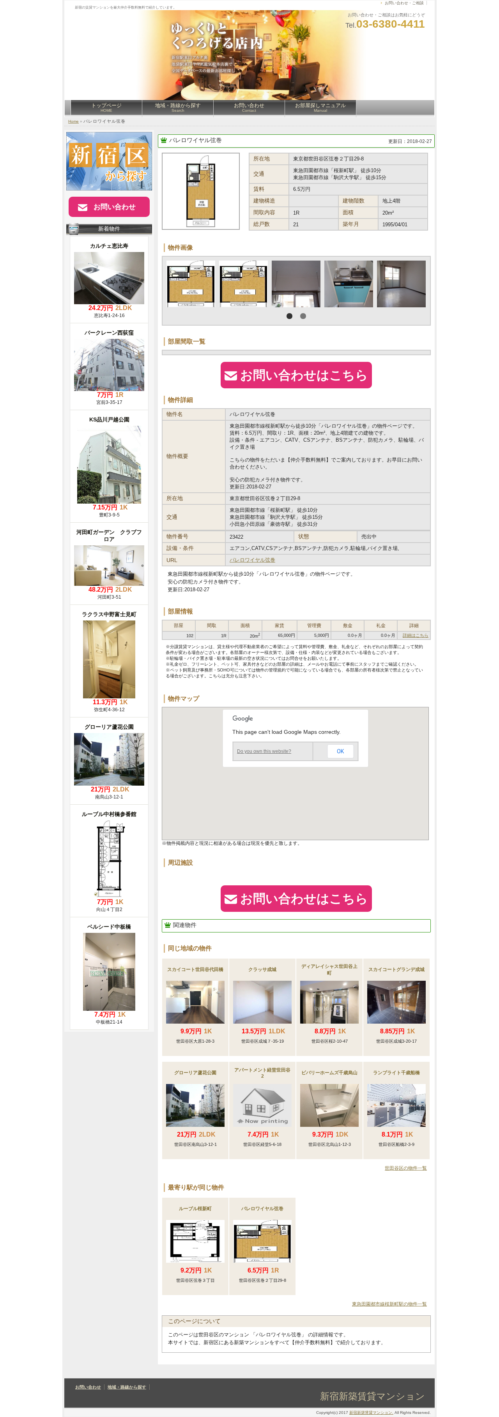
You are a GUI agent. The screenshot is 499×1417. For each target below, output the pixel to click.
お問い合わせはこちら (304, 375)
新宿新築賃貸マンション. (371, 1412)
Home (73, 121)
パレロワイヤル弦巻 (195, 140)
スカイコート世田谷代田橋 (195, 969)
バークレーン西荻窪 (109, 333)
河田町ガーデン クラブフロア (109, 535)
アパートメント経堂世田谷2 (262, 1073)
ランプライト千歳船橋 (396, 1072)
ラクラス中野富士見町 (109, 614)
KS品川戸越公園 (109, 419)
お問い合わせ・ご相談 (404, 3)
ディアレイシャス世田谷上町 (329, 970)
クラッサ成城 (262, 969)
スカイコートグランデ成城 (396, 969)
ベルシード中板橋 (109, 927)
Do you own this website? (264, 751)
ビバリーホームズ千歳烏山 (329, 1072)
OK (340, 751)
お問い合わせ (249, 107)
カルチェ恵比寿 (109, 246)
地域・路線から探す (178, 107)
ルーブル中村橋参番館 (109, 814)
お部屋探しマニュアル (320, 107)
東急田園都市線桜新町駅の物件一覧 (389, 1304)
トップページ (106, 107)
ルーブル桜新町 (195, 1208)
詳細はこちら (415, 635)
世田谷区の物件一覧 (406, 1168)
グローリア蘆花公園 (195, 1072)
